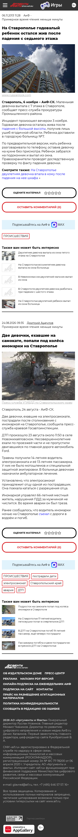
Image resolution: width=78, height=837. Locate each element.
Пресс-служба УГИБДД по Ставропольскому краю (37, 402)
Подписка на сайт (18, 689)
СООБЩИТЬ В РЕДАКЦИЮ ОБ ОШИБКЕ (31, 708)
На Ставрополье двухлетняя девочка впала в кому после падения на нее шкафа (33, 174)
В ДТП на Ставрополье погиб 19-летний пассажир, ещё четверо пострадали (41, 632)
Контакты (44, 689)
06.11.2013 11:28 (11, 15)
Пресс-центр (55, 673)
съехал (44, 514)
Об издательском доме (22, 673)
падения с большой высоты (24, 128)
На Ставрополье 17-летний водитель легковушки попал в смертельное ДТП (41, 620)
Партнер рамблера (36, 818)
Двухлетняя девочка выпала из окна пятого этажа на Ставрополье (44, 254)
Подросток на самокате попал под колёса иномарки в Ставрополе (43, 608)
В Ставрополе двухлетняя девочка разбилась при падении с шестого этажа (45, 290)
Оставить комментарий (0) (39, 207)
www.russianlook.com (16, 95)
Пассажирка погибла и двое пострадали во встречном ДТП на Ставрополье (44, 644)
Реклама (10, 678)
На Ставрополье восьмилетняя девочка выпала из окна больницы (41, 266)
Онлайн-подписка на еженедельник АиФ (37, 684)
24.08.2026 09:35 (13, 323)
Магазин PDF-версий (37, 678)
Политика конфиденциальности (30, 703)
